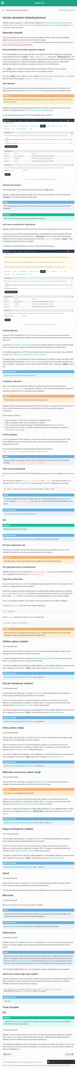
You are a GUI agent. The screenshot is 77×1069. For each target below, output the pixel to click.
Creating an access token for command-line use (29, 354)
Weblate (39, 3)
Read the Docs (38, 1065)
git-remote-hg (7, 593)
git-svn (15, 942)
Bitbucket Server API (41, 782)
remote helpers (23, 584)
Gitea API (37, 737)
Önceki (8, 1054)
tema (22, 1065)
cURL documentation (21, 483)
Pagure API (38, 839)
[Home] (3, 10)
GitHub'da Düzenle (67, 10)
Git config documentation (28, 514)
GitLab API (38, 693)
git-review (31, 883)
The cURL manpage (11, 514)
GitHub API (35, 651)
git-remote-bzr (20, 593)
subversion (32, 942)
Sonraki (69, 1054)
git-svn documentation (22, 961)
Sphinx (12, 1065)
